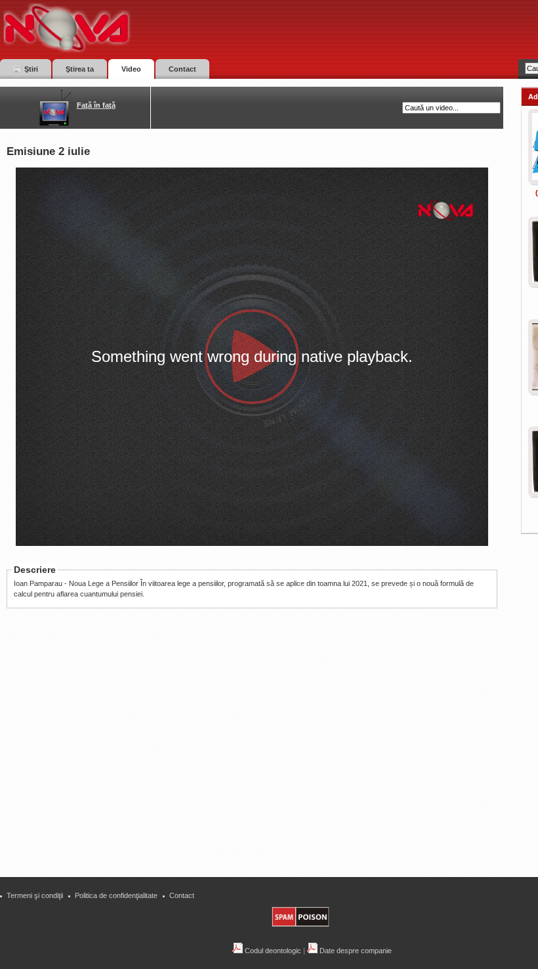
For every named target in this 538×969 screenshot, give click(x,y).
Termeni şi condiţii (35, 895)
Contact (181, 895)
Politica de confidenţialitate (116, 895)
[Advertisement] (258, 771)
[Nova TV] (180, 28)
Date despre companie (355, 951)
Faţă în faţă (96, 105)
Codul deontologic (272, 951)
